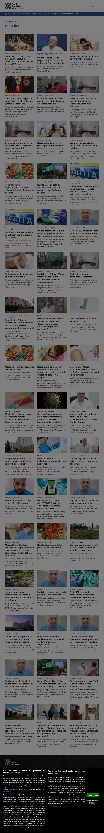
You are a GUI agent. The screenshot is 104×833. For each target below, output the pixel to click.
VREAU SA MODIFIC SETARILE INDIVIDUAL (92, 802)
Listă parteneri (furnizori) (57, 806)
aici (22, 815)
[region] (52, 800)
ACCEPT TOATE (93, 795)
